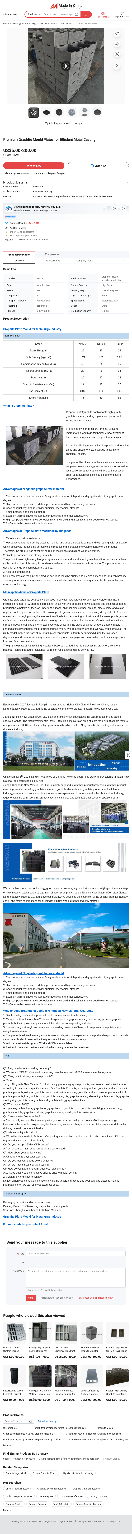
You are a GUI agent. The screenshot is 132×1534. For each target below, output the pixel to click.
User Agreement (84, 1521)
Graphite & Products (48, 23)
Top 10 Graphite (61, 1504)
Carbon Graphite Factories (19, 1496)
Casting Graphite (98, 1496)
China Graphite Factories (18, 1488)
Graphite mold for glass (109, 1433)
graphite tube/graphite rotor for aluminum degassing (50, 1427)
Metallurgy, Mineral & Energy (24, 23)
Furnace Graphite (37, 1504)
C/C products (10, 1427)
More (6, 1510)
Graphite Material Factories (86, 1488)
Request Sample (56, 173)
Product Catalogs (49, 1421)
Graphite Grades (14, 1504)
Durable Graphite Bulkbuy (88, 1504)
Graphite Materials (44, 1433)
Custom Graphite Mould (87, 23)
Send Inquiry (34, 165)
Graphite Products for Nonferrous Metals (81, 1433)
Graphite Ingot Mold (16, 1473)
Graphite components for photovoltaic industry (81, 1439)
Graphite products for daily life (112, 1439)
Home (6, 23)
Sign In (8, 239)
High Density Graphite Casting (78, 1473)
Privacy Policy (114, 1521)
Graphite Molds (105, 1427)
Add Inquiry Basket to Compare (66, 123)
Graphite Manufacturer (71, 1496)
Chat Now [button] (100, 165)
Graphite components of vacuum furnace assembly (19, 1433)
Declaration (99, 1521)
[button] (118, 261)
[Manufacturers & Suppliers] (66, 5)
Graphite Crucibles (75, 1427)
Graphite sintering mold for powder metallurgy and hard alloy (50, 1439)
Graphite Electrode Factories (51, 1488)
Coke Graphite (46, 1496)
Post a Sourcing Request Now (96, 1297)
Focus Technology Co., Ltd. (45, 1521)
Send (30, 1297)
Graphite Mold (67, 23)
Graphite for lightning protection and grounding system (19, 1439)
